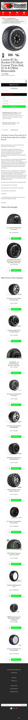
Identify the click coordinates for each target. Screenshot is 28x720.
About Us (14, 677)
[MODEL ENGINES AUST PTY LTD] (14, 5)
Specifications (14, 129)
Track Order (14, 672)
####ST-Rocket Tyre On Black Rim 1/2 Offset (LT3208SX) (14, 618)
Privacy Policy (14, 688)
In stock (17, 238)
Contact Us (14, 680)
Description (5, 129)
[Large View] (3, 55)
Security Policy (14, 691)
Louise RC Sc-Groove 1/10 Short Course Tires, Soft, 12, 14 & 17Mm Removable (14, 261)
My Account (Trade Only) (14, 669)
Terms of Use (14, 685)
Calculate (14, 106)
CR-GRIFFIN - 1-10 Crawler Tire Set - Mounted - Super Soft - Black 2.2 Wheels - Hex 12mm (14, 365)
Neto (19, 717)
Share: (3, 73)
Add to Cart (14, 85)
